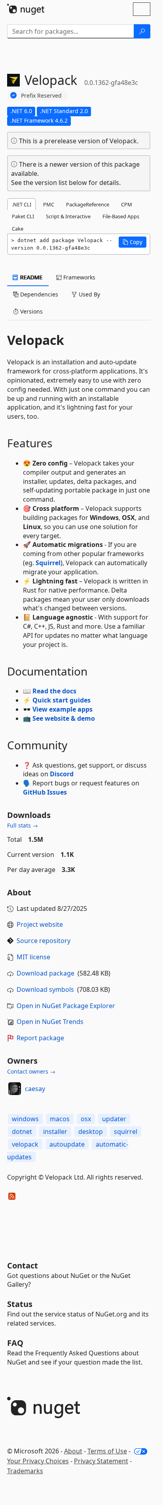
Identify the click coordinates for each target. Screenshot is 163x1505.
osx (86, 1118)
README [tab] (31, 277)
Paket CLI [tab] (23, 216)
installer (55, 1131)
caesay (35, 1088)
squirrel (125, 1131)
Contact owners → (31, 1071)
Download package (45, 973)
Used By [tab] (88, 294)
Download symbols (45, 989)
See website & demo (63, 718)
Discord (62, 774)
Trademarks (25, 1471)
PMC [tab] (48, 204)
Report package (40, 1037)
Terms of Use (107, 1451)
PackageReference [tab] (87, 204)
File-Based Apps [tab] (120, 216)
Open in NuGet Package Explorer (66, 1005)
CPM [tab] (126, 204)
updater (114, 1118)
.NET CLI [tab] (21, 204)
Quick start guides (61, 700)
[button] (132, 242)
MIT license (33, 957)
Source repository (43, 940)
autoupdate (67, 1144)
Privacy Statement (101, 1461)
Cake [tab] (17, 228)
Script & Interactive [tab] (68, 216)
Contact (22, 1265)
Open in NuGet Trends (50, 1021)
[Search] (142, 31)
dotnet (22, 1131)
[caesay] (15, 1089)
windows (25, 1118)
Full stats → (22, 825)
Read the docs (54, 691)
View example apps (62, 709)
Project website (40, 924)
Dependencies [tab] (38, 294)
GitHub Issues (45, 792)
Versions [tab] (31, 311)
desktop (90, 1131)
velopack (25, 1144)
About (73, 1451)
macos (60, 1118)
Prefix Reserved (41, 95)
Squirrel (48, 562)
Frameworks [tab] (78, 277)
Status (19, 1304)
